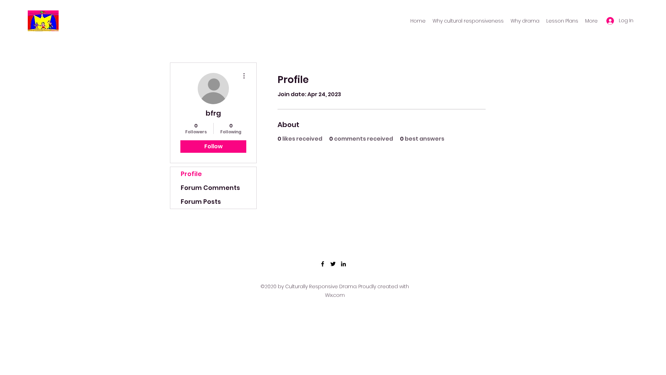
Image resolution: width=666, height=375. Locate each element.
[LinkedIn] (343, 263)
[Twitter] (333, 263)
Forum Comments (210, 187)
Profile (191, 173)
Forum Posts (201, 201)
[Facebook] (322, 263)
